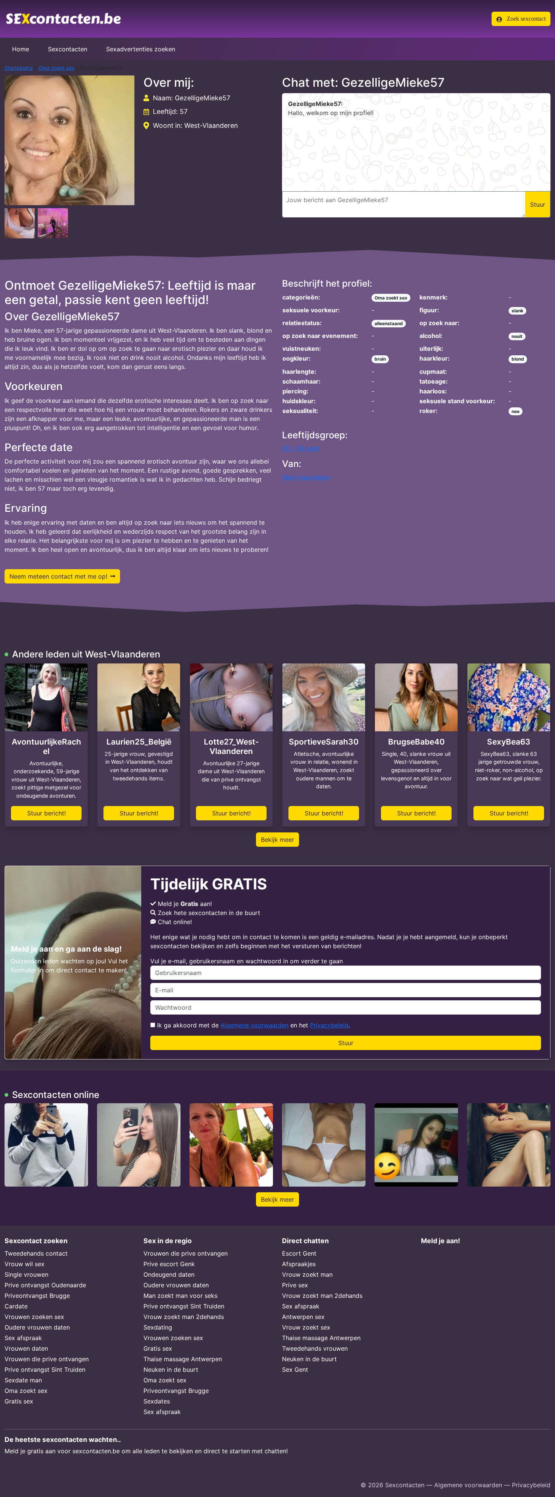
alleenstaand (389, 323)
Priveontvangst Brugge (37, 1295)
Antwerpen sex (303, 1316)
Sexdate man (23, 1380)
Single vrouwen (26, 1274)
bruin (380, 359)
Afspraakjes (299, 1264)
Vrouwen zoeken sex (34, 1316)
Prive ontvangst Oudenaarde (45, 1285)
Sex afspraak (23, 1338)
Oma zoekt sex (56, 68)
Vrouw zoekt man (307, 1274)
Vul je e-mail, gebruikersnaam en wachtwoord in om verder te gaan (246, 961)
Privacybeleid (329, 1025)
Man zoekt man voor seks (180, 1295)
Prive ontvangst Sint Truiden (45, 1369)
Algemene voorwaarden (254, 1025)
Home (20, 49)
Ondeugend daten (168, 1274)
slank (517, 310)
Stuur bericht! (46, 813)
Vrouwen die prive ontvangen (47, 1359)
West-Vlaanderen (306, 477)
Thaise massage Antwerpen (182, 1359)
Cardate (16, 1306)
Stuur (345, 1043)
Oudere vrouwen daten (37, 1327)
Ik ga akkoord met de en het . (252, 1025)
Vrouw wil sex (25, 1264)
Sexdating (157, 1327)
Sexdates (156, 1401)
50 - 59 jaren (300, 448)
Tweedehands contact (36, 1253)
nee (516, 411)
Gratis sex (19, 1401)
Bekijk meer (277, 839)
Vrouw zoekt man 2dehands (183, 1316)
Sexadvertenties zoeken (140, 49)
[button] (69, 140)
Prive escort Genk (169, 1264)
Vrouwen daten (26, 1348)
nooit (517, 336)
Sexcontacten (67, 49)
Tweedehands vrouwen (315, 1348)
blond (518, 359)
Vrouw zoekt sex (306, 1327)
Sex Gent (295, 1369)
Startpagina (19, 68)
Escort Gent (299, 1253)
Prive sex (295, 1285)
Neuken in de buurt (170, 1369)
